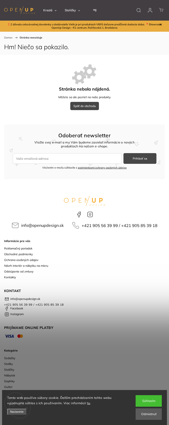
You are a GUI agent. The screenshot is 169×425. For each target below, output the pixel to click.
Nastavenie (16, 411)
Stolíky (8, 364)
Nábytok (9, 375)
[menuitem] (49, 10)
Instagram (90, 214)
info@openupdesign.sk (42, 225)
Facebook (79, 214)
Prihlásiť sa (140, 158)
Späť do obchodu (84, 106)
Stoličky (9, 369)
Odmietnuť (148, 414)
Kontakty (10, 277)
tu (88, 403)
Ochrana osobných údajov (21, 260)
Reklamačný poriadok (18, 248)
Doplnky (9, 381)
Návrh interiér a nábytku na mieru (26, 266)
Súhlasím (148, 401)
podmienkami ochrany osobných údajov (102, 167)
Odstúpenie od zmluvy (18, 271)
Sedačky (9, 358)
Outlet (8, 387)
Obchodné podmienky (18, 254)
